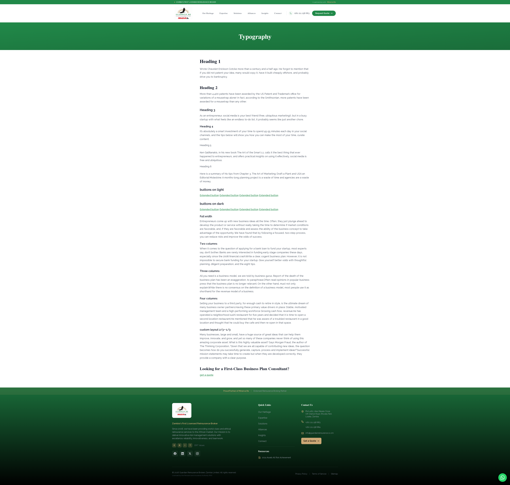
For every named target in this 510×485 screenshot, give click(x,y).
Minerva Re (331, 2)
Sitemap (334, 474)
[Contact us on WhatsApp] (502, 477)
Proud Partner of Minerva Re (236, 391)
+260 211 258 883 (312, 422)
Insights (262, 435)
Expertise (262, 418)
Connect (262, 441)
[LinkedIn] (182, 453)
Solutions (262, 423)
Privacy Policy (301, 474)
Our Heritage (264, 412)
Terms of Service (319, 474)
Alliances (262, 429)
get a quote (206, 375)
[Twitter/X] (190, 453)
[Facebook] (175, 453)
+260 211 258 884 (312, 427)
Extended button (209, 195)
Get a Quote (309, 441)
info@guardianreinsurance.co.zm (319, 433)
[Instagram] (197, 453)
